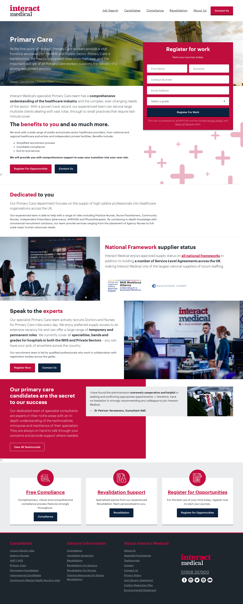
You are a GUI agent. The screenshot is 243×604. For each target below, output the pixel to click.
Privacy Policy (215, 120)
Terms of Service (184, 124)
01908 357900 (195, 571)
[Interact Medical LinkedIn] (203, 580)
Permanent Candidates (24, 570)
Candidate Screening (80, 555)
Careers (129, 565)
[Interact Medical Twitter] (197, 580)
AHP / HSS (16, 560)
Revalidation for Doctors (82, 565)
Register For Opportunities (30, 168)
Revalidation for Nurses (81, 570)
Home (14, 81)
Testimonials (132, 560)
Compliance (155, 10)
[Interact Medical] (25, 10)
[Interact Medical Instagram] (190, 580)
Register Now (22, 367)
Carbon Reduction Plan (138, 585)
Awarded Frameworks (137, 555)
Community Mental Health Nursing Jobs (35, 580)
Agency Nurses (19, 555)
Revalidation (178, 10)
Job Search (110, 10)
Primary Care (18, 565)
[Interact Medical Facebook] (184, 580)
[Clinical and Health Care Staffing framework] (124, 285)
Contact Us (222, 10)
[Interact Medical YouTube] (209, 580)
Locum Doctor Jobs (22, 550)
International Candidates (25, 575)
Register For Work (188, 112)
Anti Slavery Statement (138, 580)
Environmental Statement (140, 590)
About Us (200, 10)
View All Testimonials (27, 446)
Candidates (132, 10)
